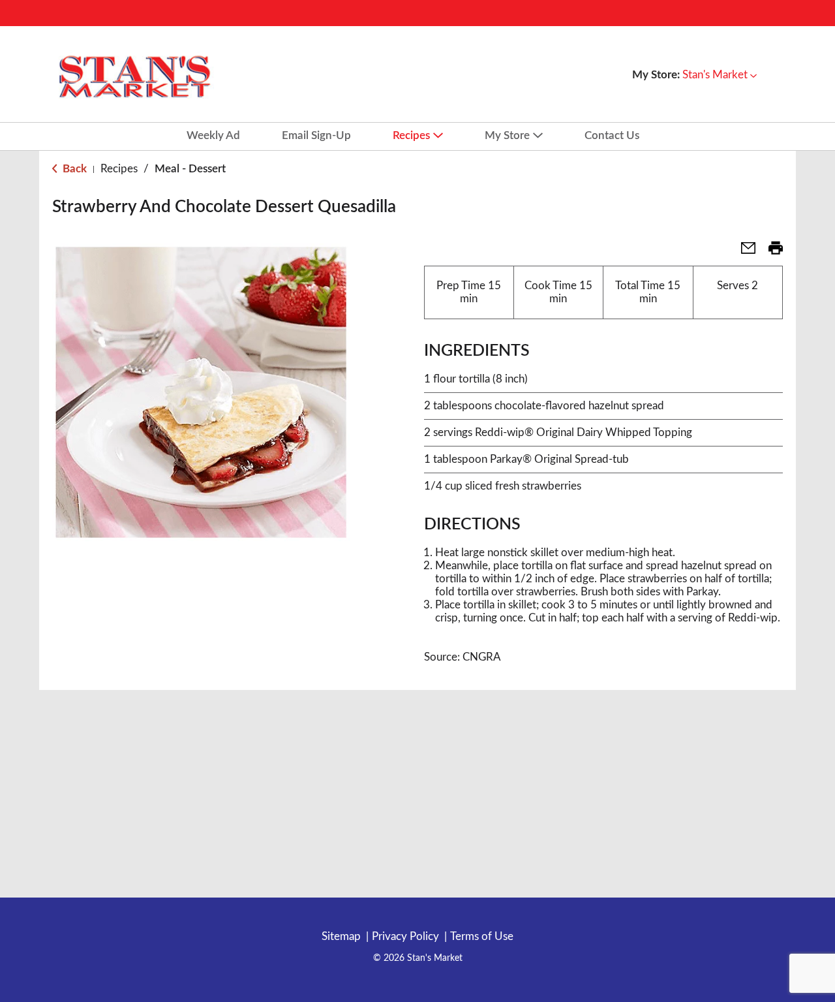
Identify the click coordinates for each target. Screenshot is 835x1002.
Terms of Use (481, 936)
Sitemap (341, 936)
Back (73, 168)
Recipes (119, 168)
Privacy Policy (405, 936)
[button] (719, 74)
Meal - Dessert (190, 168)
